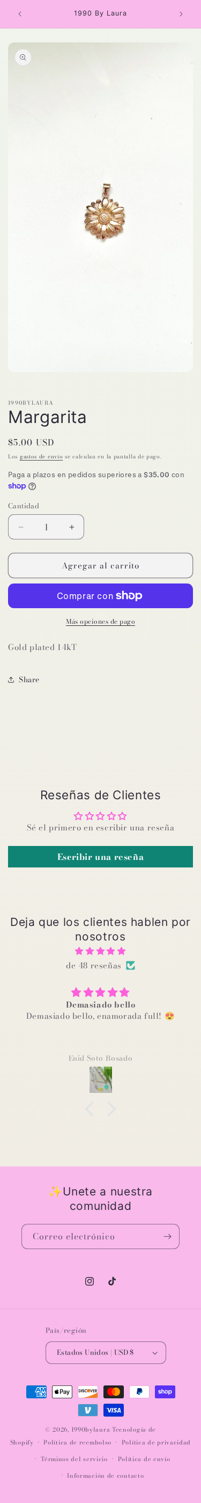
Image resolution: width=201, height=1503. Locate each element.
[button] (92, 1109)
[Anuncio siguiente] (181, 14)
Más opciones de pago (100, 621)
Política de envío (144, 1459)
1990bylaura (90, 1429)
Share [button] (29, 679)
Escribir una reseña (100, 856)
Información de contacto (105, 1475)
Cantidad (23, 506)
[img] (100, 951)
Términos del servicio (74, 1459)
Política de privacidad (156, 1442)
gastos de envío (41, 457)
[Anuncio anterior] (20, 14)
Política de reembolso (77, 1442)
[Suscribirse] (167, 1236)
